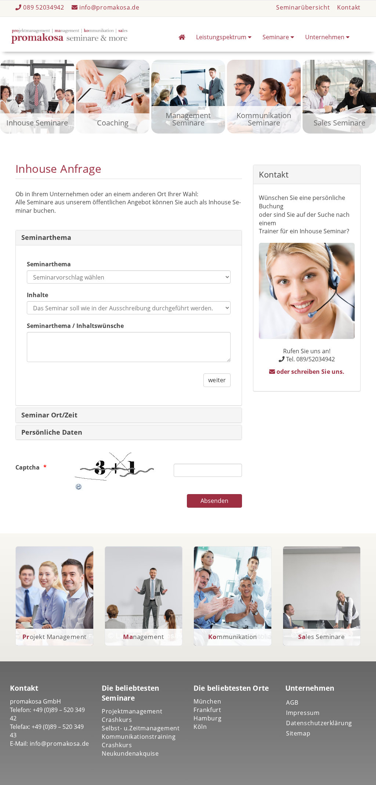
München (207, 701)
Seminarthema (46, 237)
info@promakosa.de (108, 7)
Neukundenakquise (130, 753)
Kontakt (349, 7)
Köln (200, 727)
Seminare (276, 37)
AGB (292, 702)
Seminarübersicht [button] (303, 7)
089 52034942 (44, 7)
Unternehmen (325, 37)
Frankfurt (207, 710)
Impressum (302, 713)
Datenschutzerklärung (319, 723)
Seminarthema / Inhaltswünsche (75, 326)
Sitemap (298, 733)
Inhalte (37, 295)
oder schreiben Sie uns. (309, 372)
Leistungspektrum (222, 37)
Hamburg (207, 718)
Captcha (27, 467)
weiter (216, 380)
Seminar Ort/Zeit (49, 414)
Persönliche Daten (52, 432)
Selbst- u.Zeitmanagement (141, 728)
